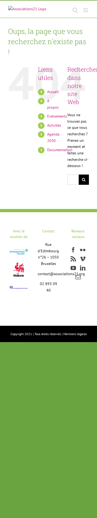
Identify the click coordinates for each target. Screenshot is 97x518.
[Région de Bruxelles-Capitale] (19, 287)
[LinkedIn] (82, 268)
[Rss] (73, 259)
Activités (54, 125)
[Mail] (78, 277)
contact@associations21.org (61, 273)
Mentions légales (75, 334)
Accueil (53, 91)
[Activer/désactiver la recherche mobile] (75, 10)
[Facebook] (73, 250)
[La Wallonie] (19, 259)
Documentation (59, 149)
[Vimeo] (82, 259)
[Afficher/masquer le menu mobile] (86, 10)
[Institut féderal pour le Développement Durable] (19, 250)
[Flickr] (82, 250)
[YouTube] (73, 268)
